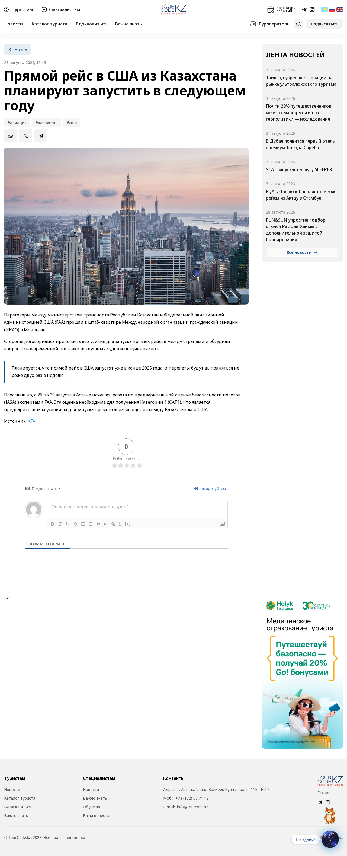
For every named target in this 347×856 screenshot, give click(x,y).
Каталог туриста (49, 23)
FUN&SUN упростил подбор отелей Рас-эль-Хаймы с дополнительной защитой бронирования (296, 229)
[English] (339, 9)
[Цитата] (98, 524)
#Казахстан (46, 122)
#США (71, 122)
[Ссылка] (113, 524)
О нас (323, 792)
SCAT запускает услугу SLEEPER (299, 169)
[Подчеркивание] (68, 524)
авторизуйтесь (212, 488)
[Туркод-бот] (330, 812)
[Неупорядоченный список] (90, 524)
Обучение (92, 807)
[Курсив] (60, 524)
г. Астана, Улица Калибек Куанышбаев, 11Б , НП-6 (224, 789)
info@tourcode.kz (192, 807)
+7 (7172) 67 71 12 (191, 798)
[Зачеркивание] (75, 524)
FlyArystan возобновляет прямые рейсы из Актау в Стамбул (301, 194)
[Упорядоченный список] (83, 524)
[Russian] (332, 9)
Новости (13, 23)
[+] (128, 524)
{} (120, 524)
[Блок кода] (106, 524)
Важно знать (128, 23)
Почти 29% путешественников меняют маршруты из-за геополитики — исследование (298, 112)
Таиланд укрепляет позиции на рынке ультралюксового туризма (301, 81)
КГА (31, 421)
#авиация (17, 122)
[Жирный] (52, 524)
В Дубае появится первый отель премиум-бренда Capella (300, 144)
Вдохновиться (91, 23)
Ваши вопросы (96, 815)
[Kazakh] (324, 9)
